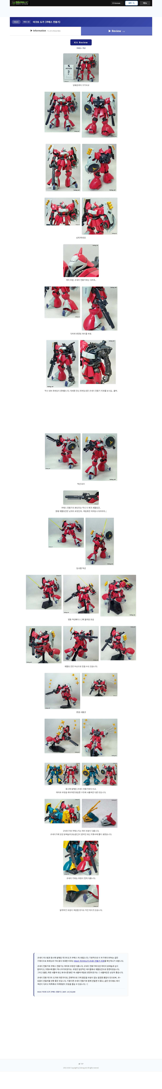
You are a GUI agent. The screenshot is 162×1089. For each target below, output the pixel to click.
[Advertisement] (81, 11)
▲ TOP (81, 1064)
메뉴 (145, 3)
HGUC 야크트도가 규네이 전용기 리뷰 (89, 960)
